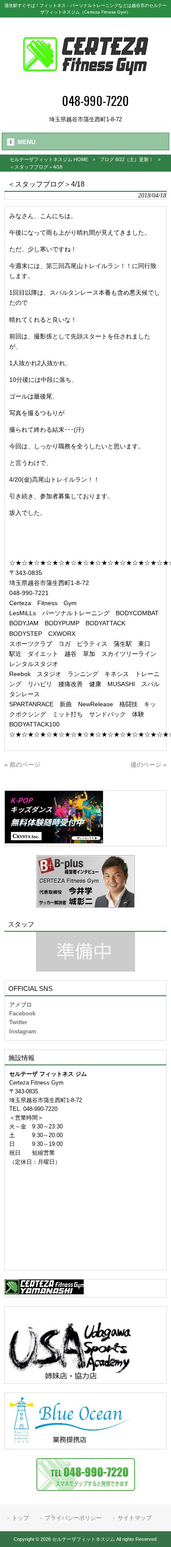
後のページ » (149, 764)
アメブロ (20, 1004)
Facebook (22, 1013)
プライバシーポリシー (73, 1518)
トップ (20, 1518)
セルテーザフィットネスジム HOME (49, 159)
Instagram (22, 1031)
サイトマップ (135, 1518)
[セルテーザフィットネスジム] (85, 85)
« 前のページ (22, 764)
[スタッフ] (85, 952)
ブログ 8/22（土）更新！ (126, 159)
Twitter (18, 1022)
